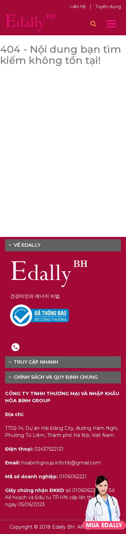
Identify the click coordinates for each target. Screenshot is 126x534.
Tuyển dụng (108, 6)
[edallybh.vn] (30, 22)
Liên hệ (78, 6)
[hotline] (15, 347)
